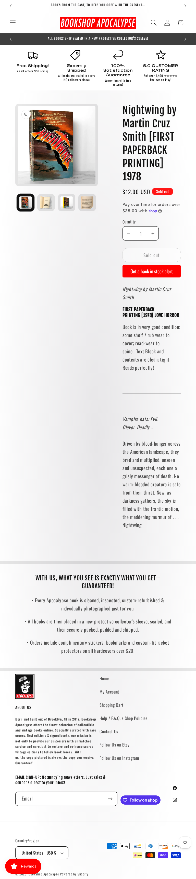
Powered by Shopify (74, 873)
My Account (109, 691)
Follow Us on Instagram (119, 758)
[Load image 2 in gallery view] (46, 202)
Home (104, 678)
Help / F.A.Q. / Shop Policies (124, 718)
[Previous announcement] (10, 5)
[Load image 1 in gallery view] (25, 202)
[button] (13, 23)
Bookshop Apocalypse (44, 873)
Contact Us (109, 731)
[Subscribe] (110, 799)
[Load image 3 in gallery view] (66, 202)
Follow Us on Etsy (114, 744)
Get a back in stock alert (151, 271)
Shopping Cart (111, 705)
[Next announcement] (185, 5)
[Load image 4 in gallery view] (87, 202)
